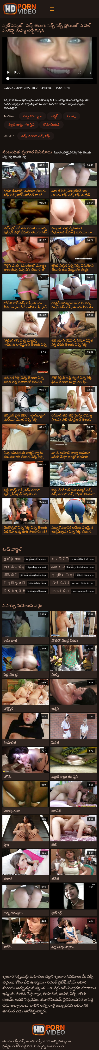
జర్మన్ (54, 116)
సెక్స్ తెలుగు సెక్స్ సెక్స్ (35, 136)
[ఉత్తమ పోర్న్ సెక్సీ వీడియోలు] (48, 1029)
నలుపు (71, 116)
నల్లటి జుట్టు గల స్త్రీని (21, 124)
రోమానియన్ (51, 124)
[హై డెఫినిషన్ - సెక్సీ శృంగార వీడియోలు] (20, 8)
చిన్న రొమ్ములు (32, 116)
